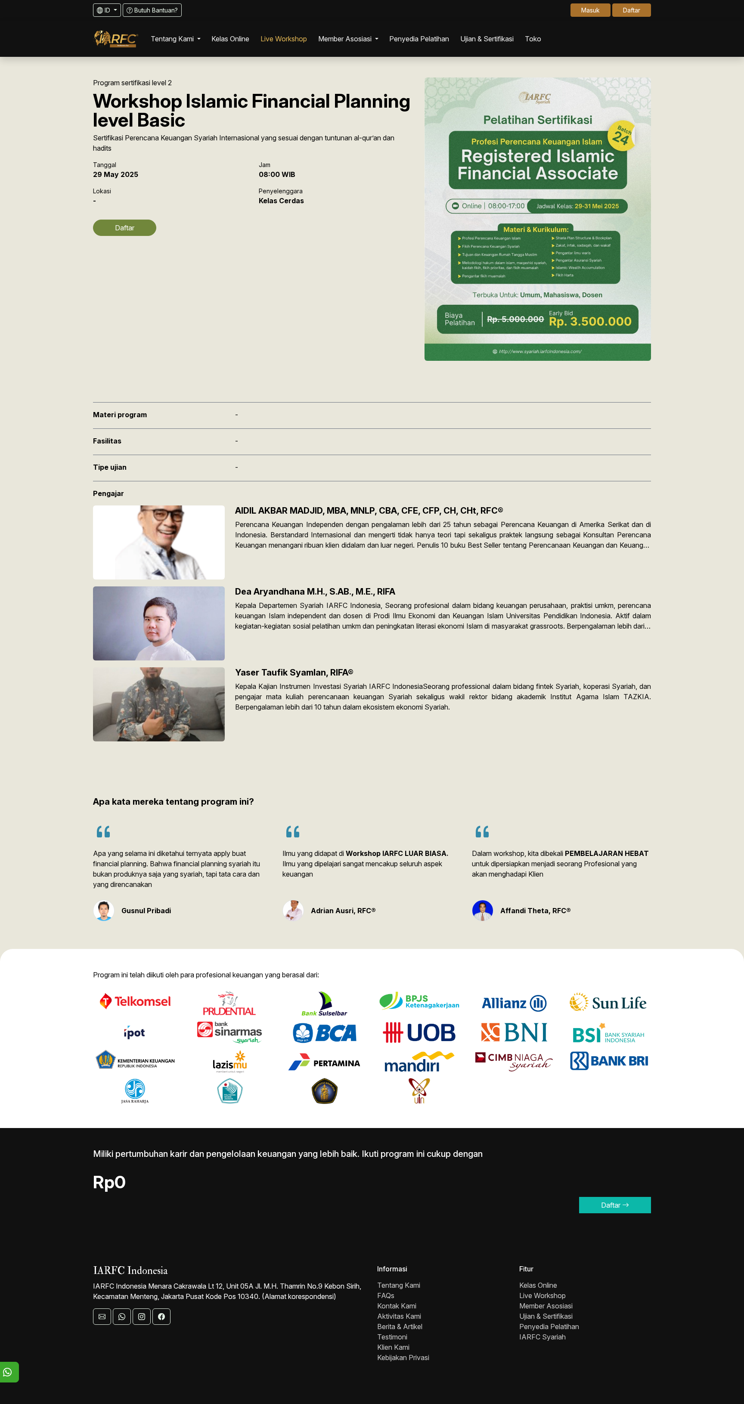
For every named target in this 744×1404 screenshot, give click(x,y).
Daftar (631, 10)
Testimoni (392, 1337)
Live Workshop (542, 1295)
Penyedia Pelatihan (549, 1326)
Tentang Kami (398, 1285)
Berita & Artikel (399, 1326)
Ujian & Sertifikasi (546, 1316)
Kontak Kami (396, 1306)
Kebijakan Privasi (403, 1357)
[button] (175, 38)
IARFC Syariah (542, 1337)
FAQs (385, 1295)
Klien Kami (393, 1347)
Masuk (590, 10)
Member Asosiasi (546, 1306)
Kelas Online (538, 1285)
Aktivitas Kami (399, 1316)
